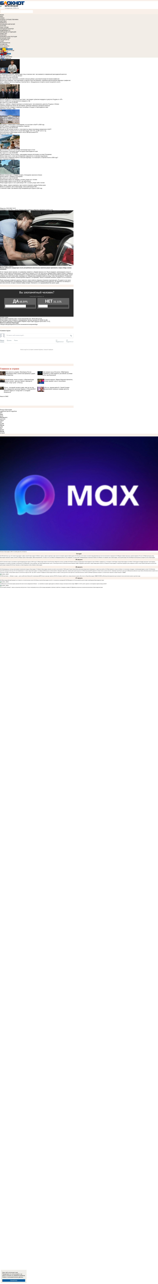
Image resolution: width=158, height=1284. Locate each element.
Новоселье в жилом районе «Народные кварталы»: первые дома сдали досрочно (63, 570)
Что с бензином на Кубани (7, 159)
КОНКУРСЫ (3, 22)
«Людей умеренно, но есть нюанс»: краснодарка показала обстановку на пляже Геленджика (25, 154)
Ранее (16, 340)
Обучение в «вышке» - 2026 (7, 108)
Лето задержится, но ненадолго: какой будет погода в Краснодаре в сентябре (114, 561)
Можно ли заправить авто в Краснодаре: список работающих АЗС (114, 557)
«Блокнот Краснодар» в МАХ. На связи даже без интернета (13, 551)
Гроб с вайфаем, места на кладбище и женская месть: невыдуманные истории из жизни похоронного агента (30, 82)
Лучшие (9, 340)
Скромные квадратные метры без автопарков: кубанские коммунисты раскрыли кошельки (25, 105)
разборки (10, 324)
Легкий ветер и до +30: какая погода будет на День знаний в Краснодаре (18, 555)
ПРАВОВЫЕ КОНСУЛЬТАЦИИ (8, 36)
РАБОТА (10, 49)
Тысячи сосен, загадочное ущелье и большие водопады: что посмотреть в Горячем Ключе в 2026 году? (29, 157)
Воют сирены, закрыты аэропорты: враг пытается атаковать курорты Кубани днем (56, 555)
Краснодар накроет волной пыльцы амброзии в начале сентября (53, 561)
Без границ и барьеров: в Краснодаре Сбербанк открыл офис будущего (20, 321)
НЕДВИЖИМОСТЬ (5, 30)
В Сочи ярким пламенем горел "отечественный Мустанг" (16, 318)
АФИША (2, 18)
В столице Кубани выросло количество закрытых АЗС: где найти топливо (23, 572)
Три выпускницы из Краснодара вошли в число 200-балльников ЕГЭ (19, 132)
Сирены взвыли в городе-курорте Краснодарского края (82, 561)
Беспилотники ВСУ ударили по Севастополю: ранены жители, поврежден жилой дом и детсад (105, 570)
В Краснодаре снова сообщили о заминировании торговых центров (19, 320)
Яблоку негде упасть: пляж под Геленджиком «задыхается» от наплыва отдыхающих (24, 156)
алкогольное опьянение (19, 324)
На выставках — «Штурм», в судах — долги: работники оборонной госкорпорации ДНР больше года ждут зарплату (28, 575)
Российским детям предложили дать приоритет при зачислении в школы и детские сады (120, 575)
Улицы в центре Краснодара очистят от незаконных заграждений (50, 580)
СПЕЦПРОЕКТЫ (4, 39)
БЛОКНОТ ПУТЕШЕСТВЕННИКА (9, 19)
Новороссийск (4, 324)
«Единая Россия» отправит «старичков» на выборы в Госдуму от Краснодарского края (24, 107)
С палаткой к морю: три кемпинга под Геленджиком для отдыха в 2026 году (19, 561)
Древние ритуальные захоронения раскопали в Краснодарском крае (87, 587)
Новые (2, 340)
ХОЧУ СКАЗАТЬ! (4, 46)
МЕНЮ (2, 15)
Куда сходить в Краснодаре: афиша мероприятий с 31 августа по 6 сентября (37, 557)
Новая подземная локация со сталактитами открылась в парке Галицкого (106, 572)
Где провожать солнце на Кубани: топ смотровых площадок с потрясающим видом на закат (128, 569)
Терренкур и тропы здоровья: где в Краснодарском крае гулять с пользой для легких (43, 563)
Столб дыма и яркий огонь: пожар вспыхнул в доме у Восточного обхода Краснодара (75, 575)
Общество (3, 208)
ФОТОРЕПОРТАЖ (5, 43)
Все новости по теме (6, 77)
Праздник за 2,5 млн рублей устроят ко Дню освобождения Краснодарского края (86, 580)
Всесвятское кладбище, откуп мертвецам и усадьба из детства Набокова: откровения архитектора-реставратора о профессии (35, 80)
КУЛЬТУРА (3, 25)
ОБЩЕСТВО (3, 33)
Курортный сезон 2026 (6, 134)
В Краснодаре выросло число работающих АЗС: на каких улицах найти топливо (22, 182)
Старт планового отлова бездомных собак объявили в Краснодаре (27, 564)
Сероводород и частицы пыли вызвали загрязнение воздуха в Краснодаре (19, 569)
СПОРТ (2, 41)
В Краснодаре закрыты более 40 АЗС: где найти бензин (15, 181)
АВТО (1, 16)
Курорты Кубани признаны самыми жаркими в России (130, 555)
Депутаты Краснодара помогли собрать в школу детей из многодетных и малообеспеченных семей (65, 572)
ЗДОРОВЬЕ (3, 21)
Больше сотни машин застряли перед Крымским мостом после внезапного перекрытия (96, 555)
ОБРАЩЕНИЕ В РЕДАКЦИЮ (8, 32)
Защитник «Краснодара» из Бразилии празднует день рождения (119, 563)
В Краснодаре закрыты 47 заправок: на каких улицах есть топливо (18, 179)
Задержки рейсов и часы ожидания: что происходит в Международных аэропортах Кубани (77, 557)
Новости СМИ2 (4, 396)
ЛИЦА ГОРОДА (4, 27)
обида (35, 324)
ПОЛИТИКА (3, 35)
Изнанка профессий (5, 58)
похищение (31, 324)
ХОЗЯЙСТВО (3, 44)
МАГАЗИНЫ (8, 56)
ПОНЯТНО (13, 1280)
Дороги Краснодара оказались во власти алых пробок (50, 569)
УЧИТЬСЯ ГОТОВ (9, 50)
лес (27, 324)
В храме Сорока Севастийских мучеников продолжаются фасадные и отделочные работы (85, 569)
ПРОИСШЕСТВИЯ (5, 38)
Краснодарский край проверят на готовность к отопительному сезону (17, 580)
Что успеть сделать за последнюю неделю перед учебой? (94, 583)
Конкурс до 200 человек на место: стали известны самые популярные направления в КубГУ (25, 129)
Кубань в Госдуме (5, 83)
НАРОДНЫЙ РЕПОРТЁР (7, 29)
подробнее (14, 411)
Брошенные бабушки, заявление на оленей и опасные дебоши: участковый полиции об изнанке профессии (29, 79)
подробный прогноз (5, 411)
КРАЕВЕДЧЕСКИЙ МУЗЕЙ (7, 24)
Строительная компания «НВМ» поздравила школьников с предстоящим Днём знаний (84, 563)
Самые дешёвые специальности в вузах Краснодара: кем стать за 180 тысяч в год (23, 130)
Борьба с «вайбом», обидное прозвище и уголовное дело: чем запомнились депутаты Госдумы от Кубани (29, 104)
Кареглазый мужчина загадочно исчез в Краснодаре (143, 557)
